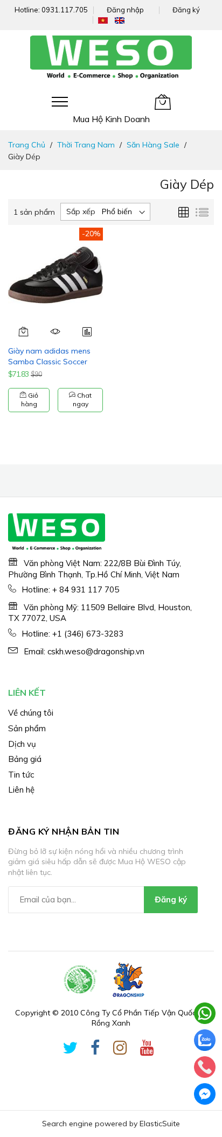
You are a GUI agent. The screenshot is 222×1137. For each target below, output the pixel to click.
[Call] (205, 1067)
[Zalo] (205, 1040)
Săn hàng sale (153, 145)
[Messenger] (205, 1094)
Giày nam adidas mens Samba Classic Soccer (49, 356)
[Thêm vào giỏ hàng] (24, 331)
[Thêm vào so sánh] (87, 331)
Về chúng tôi (30, 713)
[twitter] (70, 1050)
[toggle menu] (60, 102)
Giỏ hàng (29, 399)
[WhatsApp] (205, 1013)
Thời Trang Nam (86, 145)
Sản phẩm (27, 728)
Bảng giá (24, 759)
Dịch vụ (22, 744)
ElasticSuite (160, 1123)
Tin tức (21, 774)
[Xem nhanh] (56, 331)
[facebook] (95, 1050)
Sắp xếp (80, 211)
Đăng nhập (125, 9)
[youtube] (147, 1050)
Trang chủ (26, 145)
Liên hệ (21, 790)
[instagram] (120, 1050)
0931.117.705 (64, 9)
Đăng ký (186, 9)
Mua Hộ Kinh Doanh (111, 119)
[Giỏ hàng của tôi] (163, 101)
